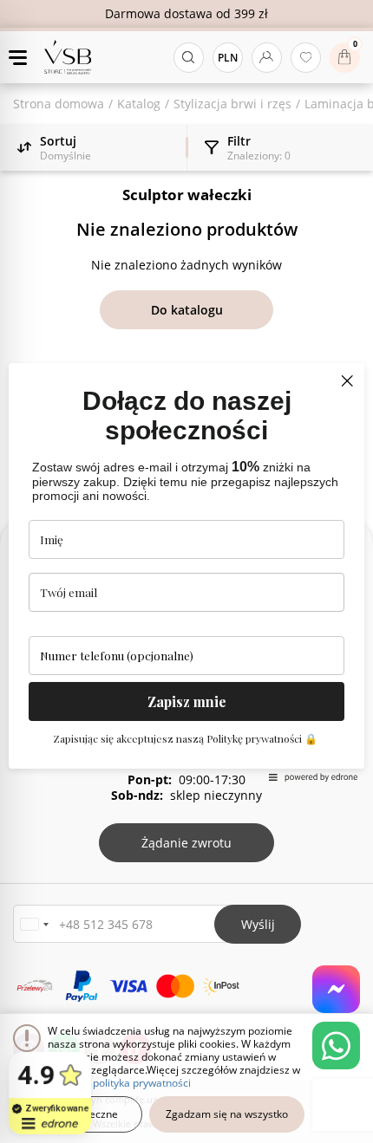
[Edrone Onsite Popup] (186, 571)
